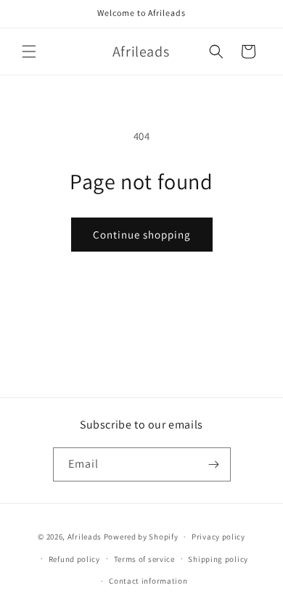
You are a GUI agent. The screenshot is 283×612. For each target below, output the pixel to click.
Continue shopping (142, 234)
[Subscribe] (214, 464)
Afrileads (84, 537)
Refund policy (74, 559)
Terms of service (144, 559)
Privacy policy (218, 537)
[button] (29, 51)
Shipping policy (218, 559)
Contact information (148, 581)
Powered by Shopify (141, 537)
